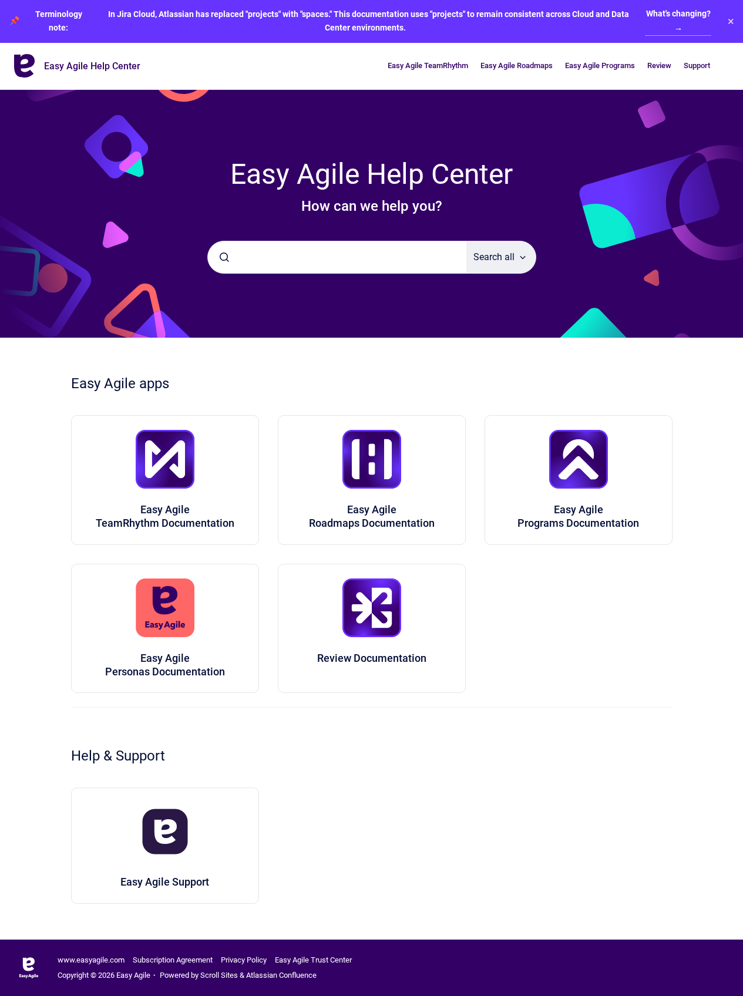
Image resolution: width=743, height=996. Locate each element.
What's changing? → (678, 20)
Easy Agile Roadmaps (516, 65)
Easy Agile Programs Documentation (578, 516)
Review (659, 65)
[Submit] (224, 257)
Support (697, 65)
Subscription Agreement (173, 959)
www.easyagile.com (91, 959)
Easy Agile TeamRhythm (428, 65)
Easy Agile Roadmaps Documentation (372, 516)
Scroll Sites (219, 975)
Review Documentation (371, 658)
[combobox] (337, 257)
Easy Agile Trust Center (313, 959)
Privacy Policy (244, 959)
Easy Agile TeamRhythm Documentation (165, 516)
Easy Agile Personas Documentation (165, 665)
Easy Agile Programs (600, 65)
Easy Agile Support (164, 882)
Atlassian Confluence (281, 975)
